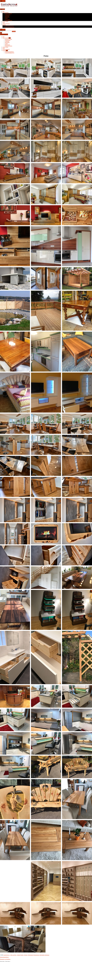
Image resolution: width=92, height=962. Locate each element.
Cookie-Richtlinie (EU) (9, 27)
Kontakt (4, 24)
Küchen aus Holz (8, 13)
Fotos (4, 22)
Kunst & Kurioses (8, 20)
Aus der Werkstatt (6, 23)
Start (3, 11)
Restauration (7, 19)
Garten (6, 18)
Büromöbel (7, 17)
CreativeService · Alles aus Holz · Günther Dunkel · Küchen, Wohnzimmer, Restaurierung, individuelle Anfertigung (26, 955)
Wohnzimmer (7, 14)
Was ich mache (5, 12)
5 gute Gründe (5, 21)
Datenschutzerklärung (9, 26)
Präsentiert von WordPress (5, 959)
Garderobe (7, 15)
